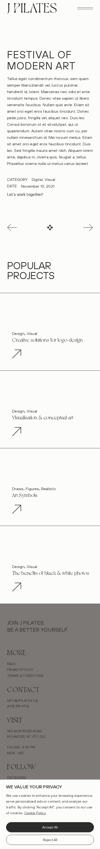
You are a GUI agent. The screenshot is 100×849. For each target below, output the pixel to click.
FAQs (11, 664)
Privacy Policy (20, 670)
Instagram (16, 778)
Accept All (50, 827)
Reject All (50, 840)
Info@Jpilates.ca (22, 700)
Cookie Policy (35, 813)
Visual (50, 179)
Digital (37, 179)
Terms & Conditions (25, 676)
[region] (50, 814)
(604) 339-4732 (18, 706)
